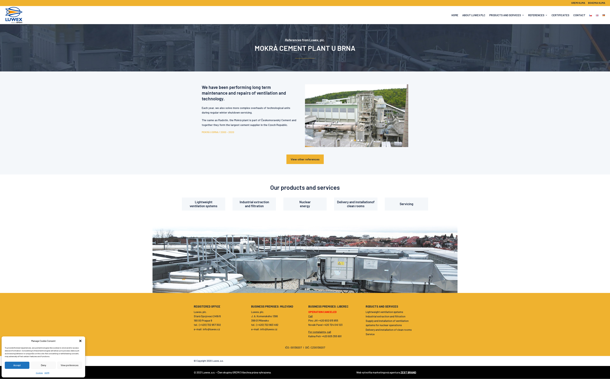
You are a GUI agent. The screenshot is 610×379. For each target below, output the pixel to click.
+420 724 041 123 (332, 324)
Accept (17, 365)
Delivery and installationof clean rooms (356, 204)
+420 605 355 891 (332, 336)
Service (370, 334)
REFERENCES (536, 15)
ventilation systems (203, 206)
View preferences (69, 365)
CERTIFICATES (560, 15)
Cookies (39, 373)
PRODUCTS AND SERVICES (505, 15)
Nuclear (305, 202)
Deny (43, 365)
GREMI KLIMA (578, 3)
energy (305, 206)
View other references (305, 159)
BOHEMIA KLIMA (596, 3)
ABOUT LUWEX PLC (473, 15)
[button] (80, 340)
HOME (454, 15)
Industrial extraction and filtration (385, 316)
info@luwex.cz (211, 329)
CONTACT (579, 15)
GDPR (46, 373)
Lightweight (203, 202)
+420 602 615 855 (328, 320)
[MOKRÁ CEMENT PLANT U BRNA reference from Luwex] (356, 146)
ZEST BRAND (408, 372)
